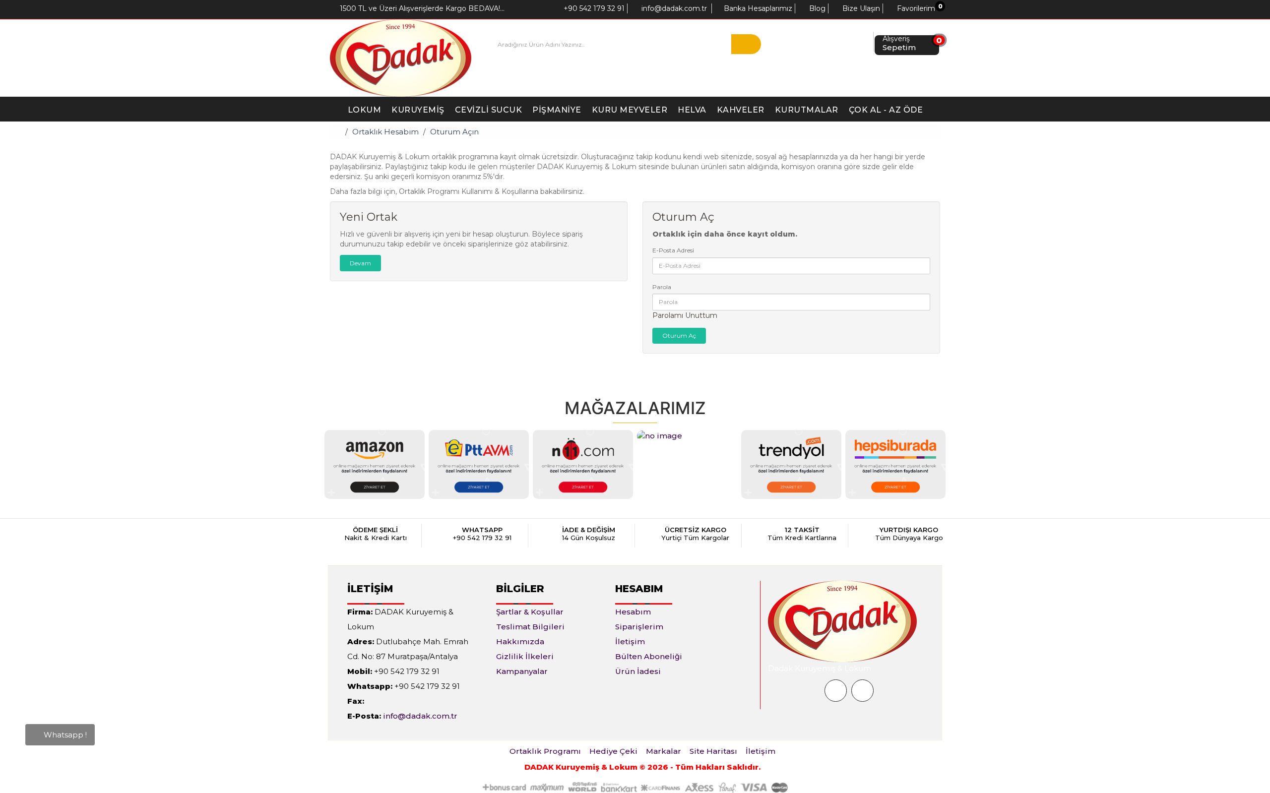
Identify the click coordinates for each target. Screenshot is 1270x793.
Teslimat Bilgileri (530, 626)
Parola (661, 287)
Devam (360, 263)
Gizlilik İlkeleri (525, 656)
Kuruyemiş (417, 110)
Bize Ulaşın (860, 8)
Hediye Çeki (613, 751)
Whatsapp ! (64, 735)
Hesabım (633, 611)
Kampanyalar (522, 671)
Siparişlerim (639, 626)
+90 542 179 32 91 (593, 8)
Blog (816, 8)
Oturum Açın (454, 131)
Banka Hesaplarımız (757, 8)
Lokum (364, 110)
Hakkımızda (520, 641)
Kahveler (740, 110)
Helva (692, 110)
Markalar (663, 751)
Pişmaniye (556, 110)
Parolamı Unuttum (684, 315)
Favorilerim (915, 8)
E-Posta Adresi (673, 250)
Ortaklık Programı (545, 751)
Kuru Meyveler (630, 110)
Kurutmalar (806, 110)
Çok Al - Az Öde (886, 110)
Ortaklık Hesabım (385, 131)
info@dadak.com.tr (673, 8)
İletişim (630, 641)
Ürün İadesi (638, 671)
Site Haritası (713, 751)
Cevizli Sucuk (488, 110)
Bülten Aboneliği (648, 656)
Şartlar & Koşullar (530, 611)
